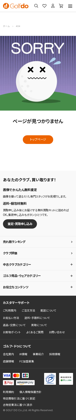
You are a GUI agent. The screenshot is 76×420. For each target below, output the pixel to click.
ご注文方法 (28, 310)
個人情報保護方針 (30, 392)
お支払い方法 (11, 318)
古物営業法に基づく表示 (17, 404)
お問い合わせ (57, 332)
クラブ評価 (10, 253)
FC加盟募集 (26, 361)
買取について (39, 325)
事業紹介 (38, 354)
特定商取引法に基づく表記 (19, 398)
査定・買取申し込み (20, 224)
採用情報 (54, 354)
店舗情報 (8, 361)
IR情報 (23, 354)
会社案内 (8, 354)
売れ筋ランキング (14, 242)
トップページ (38, 139)
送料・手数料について (37, 318)
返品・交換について (14, 325)
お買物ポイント (12, 332)
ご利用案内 (9, 310)
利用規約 (8, 392)
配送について (48, 310)
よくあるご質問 (34, 332)
